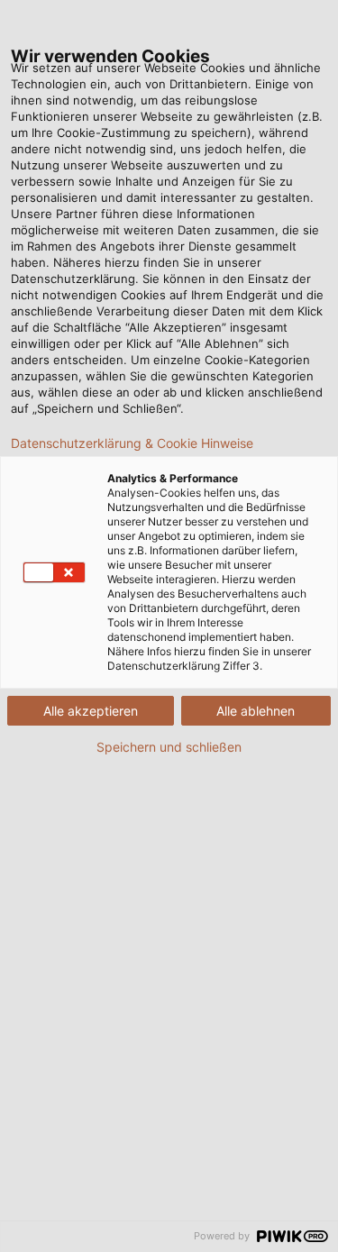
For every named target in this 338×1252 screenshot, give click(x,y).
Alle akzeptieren (90, 710)
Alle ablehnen (255, 710)
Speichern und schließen (169, 747)
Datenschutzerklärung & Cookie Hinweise (132, 443)
